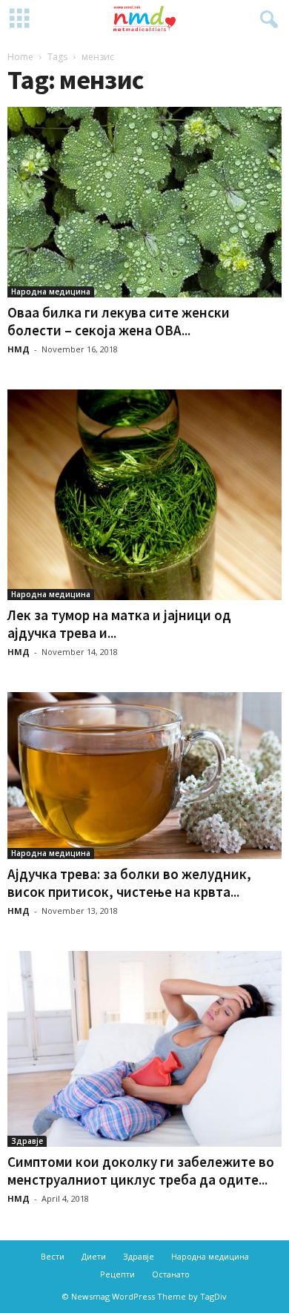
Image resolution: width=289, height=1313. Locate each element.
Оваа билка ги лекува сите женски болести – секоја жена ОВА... (118, 321)
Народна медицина (50, 291)
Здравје (27, 1141)
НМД (18, 349)
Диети (94, 1256)
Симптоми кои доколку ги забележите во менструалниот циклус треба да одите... (140, 1170)
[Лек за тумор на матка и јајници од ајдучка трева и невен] (144, 494)
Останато (171, 1274)
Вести (52, 1256)
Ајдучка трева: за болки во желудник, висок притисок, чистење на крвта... (129, 883)
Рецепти (117, 1274)
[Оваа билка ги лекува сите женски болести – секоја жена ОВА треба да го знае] (144, 202)
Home (20, 56)
